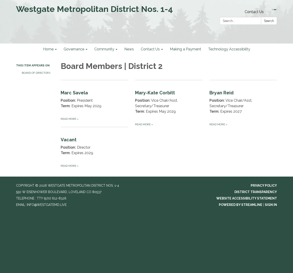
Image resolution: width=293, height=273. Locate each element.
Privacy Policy (264, 185)
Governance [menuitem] (74, 49)
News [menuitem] (129, 49)
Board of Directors (36, 72)
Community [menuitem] (104, 49)
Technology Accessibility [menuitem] (229, 49)
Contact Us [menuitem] (150, 49)
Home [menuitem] (48, 49)
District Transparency (255, 192)
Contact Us (254, 12)
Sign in (271, 205)
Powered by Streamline (240, 205)
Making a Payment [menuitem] (185, 49)
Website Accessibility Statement (246, 198)
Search (269, 21)
